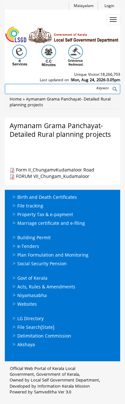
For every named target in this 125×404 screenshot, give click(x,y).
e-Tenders (28, 247)
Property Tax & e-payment (45, 215)
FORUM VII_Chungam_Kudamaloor (52, 177)
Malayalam (84, 6)
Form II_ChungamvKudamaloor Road (55, 170)
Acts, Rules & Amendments (46, 287)
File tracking (30, 206)
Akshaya (26, 345)
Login (109, 6)
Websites (27, 304)
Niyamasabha (32, 296)
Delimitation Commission (44, 336)
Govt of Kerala (32, 278)
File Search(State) (35, 327)
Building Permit (34, 238)
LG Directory (30, 319)
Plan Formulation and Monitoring (52, 255)
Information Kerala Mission (64, 386)
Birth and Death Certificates (47, 197)
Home (15, 99)
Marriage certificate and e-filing (51, 223)
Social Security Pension (42, 264)
